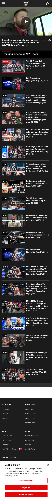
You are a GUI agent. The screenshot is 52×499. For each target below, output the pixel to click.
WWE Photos (30, 418)
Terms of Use (7, 436)
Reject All (26, 488)
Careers (5, 414)
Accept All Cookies (26, 494)
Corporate (5, 409)
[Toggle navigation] (3, 3)
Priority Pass (30, 423)
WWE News (29, 409)
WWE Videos (30, 414)
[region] (26, 480)
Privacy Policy (7, 440)
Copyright (5, 445)
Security (28, 445)
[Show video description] (44, 40)
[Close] (48, 464)
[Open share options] (49, 40)
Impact (4, 418)
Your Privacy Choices (8, 449)
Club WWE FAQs (31, 436)
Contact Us (29, 440)
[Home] (26, 3)
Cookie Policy (30, 449)
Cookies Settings (26, 481)
